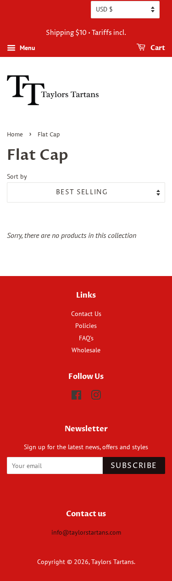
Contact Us (86, 314)
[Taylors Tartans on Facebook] (76, 397)
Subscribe (134, 466)
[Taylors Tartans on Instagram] (96, 397)
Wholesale (86, 350)
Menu (26, 48)
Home (15, 135)
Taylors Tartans (112, 562)
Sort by (17, 176)
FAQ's (86, 338)
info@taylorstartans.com (86, 532)
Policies (86, 326)
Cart (157, 48)
